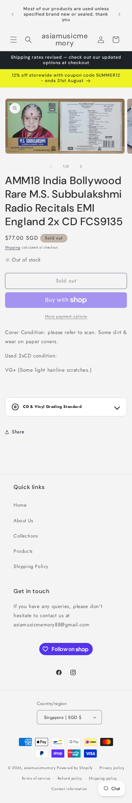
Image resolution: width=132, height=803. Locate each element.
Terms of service (36, 778)
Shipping (12, 247)
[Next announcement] (119, 14)
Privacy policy (112, 767)
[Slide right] (80, 166)
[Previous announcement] (12, 14)
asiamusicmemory (40, 767)
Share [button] (18, 431)
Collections (26, 535)
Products (23, 551)
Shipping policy (103, 778)
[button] (13, 39)
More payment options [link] (66, 316)
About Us (24, 520)
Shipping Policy (31, 566)
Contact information (69, 788)
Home (20, 505)
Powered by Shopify (75, 767)
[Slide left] (51, 166)
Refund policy (70, 778)
